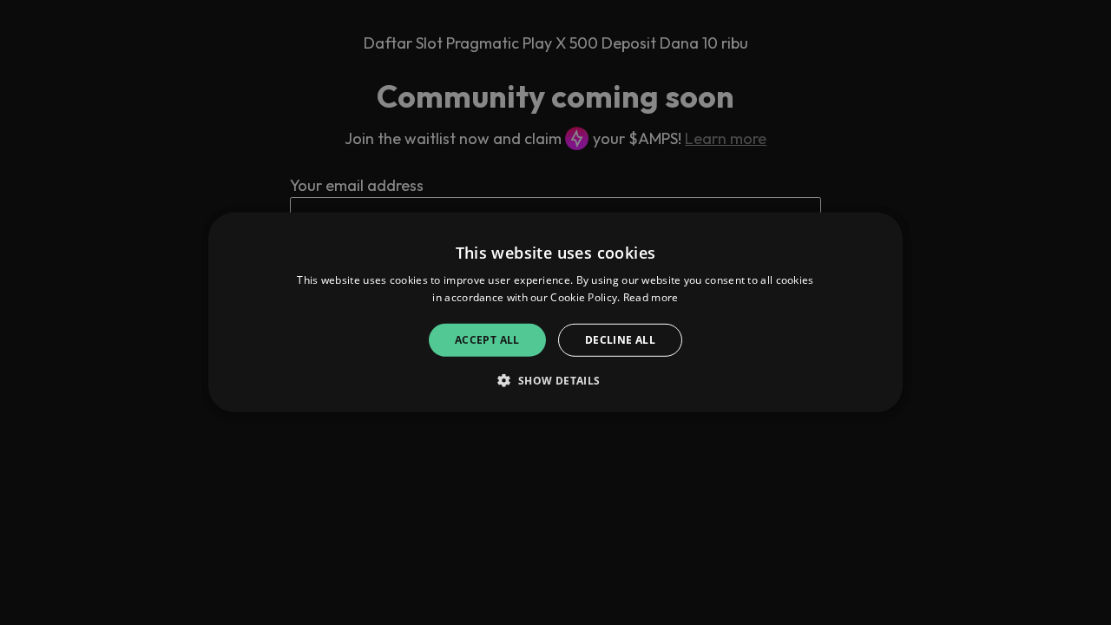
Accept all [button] (487, 339)
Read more (651, 297)
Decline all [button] (620, 339)
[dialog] (555, 312)
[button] (555, 380)
